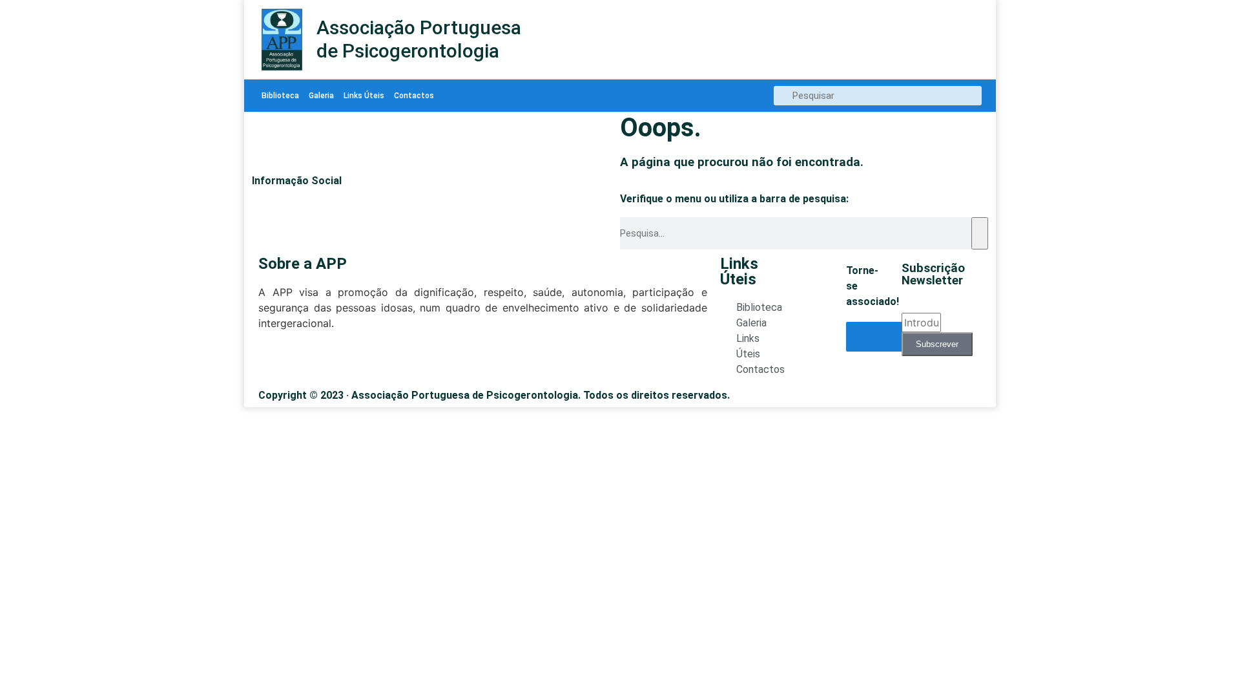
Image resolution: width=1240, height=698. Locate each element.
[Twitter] (265, 361)
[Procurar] (979, 233)
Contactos (414, 95)
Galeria (321, 95)
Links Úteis (364, 95)
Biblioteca (280, 95)
